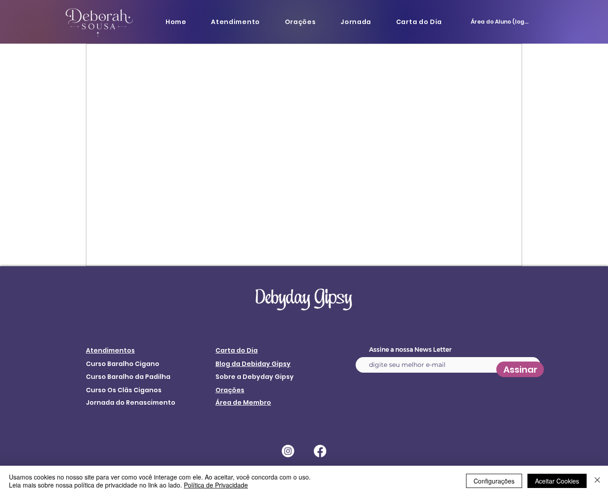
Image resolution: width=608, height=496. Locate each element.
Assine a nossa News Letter (410, 349)
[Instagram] (288, 451)
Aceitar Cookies (557, 480)
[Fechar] (597, 481)
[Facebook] (320, 451)
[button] (235, 22)
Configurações (494, 480)
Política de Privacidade (216, 484)
